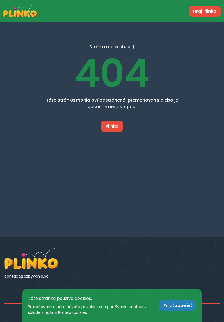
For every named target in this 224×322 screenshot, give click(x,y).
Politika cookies (72, 312)
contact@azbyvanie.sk (26, 276)
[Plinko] (37, 259)
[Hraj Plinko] (20, 11)
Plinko (112, 126)
